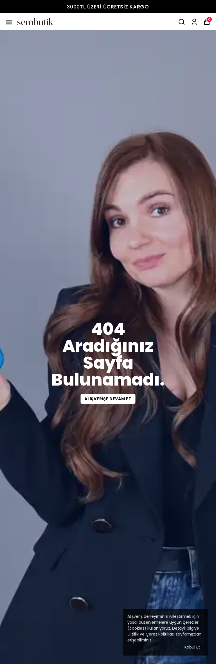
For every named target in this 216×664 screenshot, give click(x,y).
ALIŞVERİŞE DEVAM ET (107, 399)
